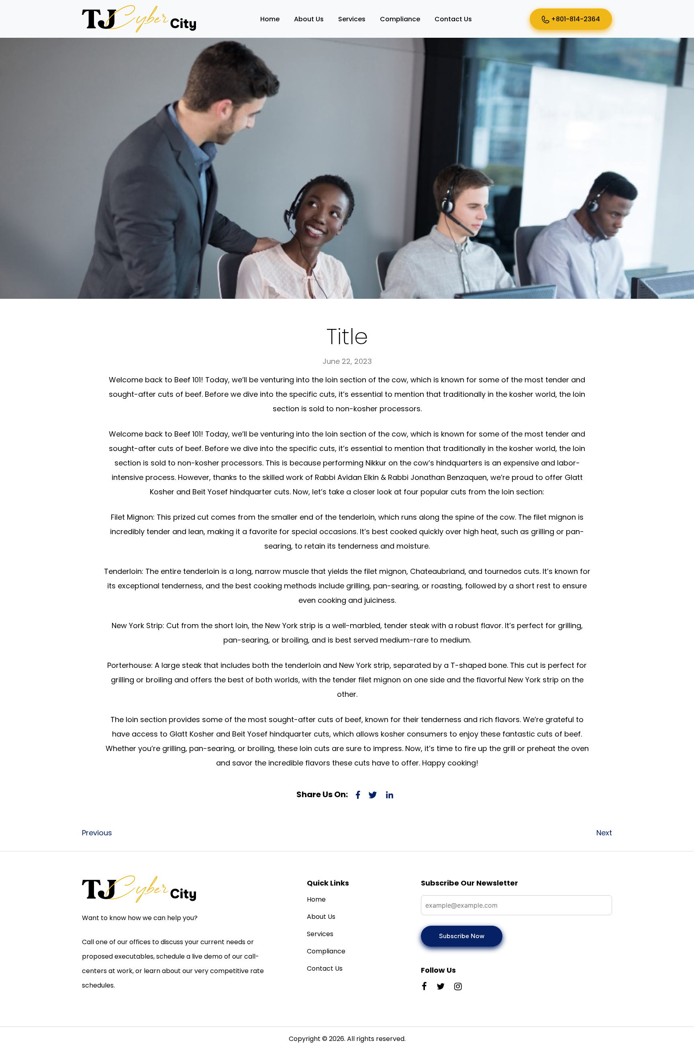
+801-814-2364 (574, 19)
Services (351, 19)
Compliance (400, 19)
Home (270, 19)
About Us (309, 19)
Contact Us (453, 19)
